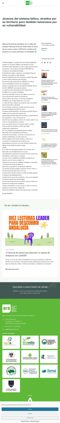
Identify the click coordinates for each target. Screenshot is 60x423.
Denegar (30, 413)
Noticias (43, 50)
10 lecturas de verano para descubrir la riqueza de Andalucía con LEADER (27, 254)
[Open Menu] (3, 3)
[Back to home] (30, 3)
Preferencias (30, 417)
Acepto (30, 409)
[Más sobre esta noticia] (29, 228)
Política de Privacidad (34, 421)
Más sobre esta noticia (12, 269)
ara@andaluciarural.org (12, 329)
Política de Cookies (25, 421)
